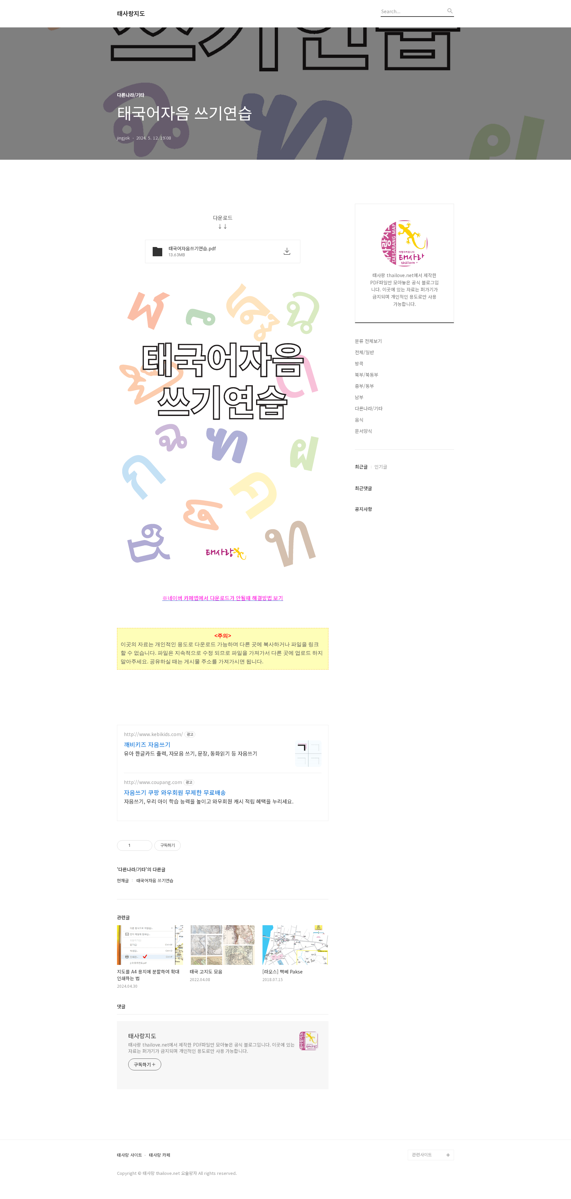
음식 (359, 419)
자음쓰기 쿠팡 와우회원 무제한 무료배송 (175, 792)
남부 (359, 397)
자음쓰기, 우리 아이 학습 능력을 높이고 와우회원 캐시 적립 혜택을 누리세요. (208, 801)
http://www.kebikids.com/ (153, 734)
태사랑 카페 (159, 1155)
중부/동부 (364, 386)
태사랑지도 (131, 13)
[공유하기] (137, 845)
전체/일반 (364, 352)
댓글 (121, 1006)
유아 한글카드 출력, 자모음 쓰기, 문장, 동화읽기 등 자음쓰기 (190, 753)
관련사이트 (422, 1154)
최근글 (361, 466)
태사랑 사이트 (129, 1155)
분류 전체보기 (368, 341)
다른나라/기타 (369, 408)
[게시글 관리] (145, 845)
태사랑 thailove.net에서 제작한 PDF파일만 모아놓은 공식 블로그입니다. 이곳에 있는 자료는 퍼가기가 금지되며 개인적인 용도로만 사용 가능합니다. (211, 1047)
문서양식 (363, 431)
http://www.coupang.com (153, 782)
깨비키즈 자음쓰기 (147, 744)
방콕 (359, 363)
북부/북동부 (366, 374)
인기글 (380, 466)
